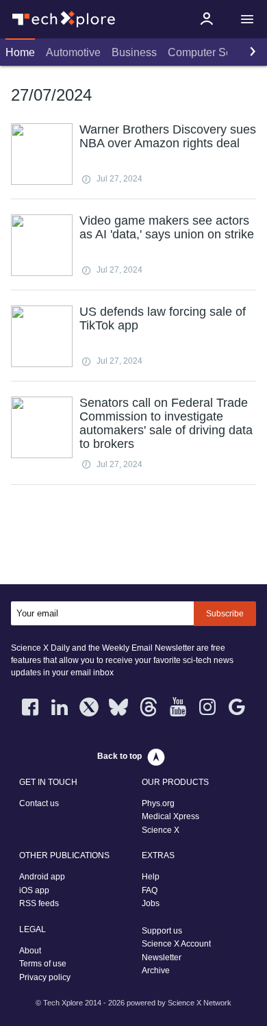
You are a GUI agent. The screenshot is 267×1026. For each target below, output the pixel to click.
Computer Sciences (216, 52)
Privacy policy (45, 977)
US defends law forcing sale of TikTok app (162, 318)
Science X (160, 830)
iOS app (34, 890)
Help (151, 876)
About (30, 950)
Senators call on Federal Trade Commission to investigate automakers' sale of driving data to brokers (166, 423)
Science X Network (199, 1003)
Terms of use (42, 963)
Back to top (119, 756)
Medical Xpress (170, 816)
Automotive (73, 52)
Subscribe (225, 613)
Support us (162, 931)
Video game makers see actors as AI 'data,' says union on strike (166, 227)
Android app (42, 876)
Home (20, 52)
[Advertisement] (133, 537)
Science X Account (176, 944)
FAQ (149, 890)
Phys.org (158, 803)
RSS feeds (39, 903)
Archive (156, 970)
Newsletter (161, 957)
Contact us (39, 803)
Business (134, 52)
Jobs (151, 903)
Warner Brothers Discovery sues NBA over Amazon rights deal (167, 136)
